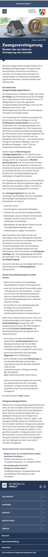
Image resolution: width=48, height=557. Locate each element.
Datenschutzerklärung (10, 542)
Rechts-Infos (8, 521)
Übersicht (5, 536)
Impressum (6, 547)
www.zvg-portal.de (15, 157)
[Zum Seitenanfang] (44, 486)
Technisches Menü (23, 4)
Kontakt (6, 513)
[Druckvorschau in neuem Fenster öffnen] (40, 486)
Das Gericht (7, 497)
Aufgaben (6, 505)
